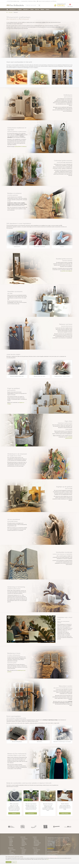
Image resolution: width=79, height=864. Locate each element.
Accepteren (8, 862)
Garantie (23, 845)
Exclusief (11, 840)
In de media (36, 851)
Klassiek (10, 842)
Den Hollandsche (37, 849)
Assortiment (12, 9)
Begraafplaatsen (24, 838)
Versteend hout (12, 853)
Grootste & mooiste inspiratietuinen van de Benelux (47, 1)
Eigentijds (11, 841)
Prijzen (32, 9)
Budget (10, 838)
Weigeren (14, 862)
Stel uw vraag (36, 841)
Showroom (24, 851)
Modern (10, 844)
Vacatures (35, 852)
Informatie (25, 9)
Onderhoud (24, 842)
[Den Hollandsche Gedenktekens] (15, 5)
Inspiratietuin (31, 813)
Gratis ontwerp (65, 813)
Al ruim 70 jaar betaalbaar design (13, 1)
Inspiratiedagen (36, 844)
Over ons (37, 9)
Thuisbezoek (36, 840)
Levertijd (23, 841)
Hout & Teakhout (12, 849)
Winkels (42, 9)
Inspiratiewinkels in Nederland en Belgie (28, 1)
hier (47, 859)
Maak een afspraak (37, 842)
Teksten (23, 840)
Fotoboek (20, 9)
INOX (10, 851)
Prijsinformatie (24, 844)
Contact (47, 9)
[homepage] (7, 9)
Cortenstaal (11, 852)
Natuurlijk (11, 845)
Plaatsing (23, 853)
